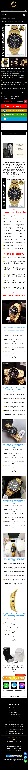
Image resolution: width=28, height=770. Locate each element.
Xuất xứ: (3, 96)
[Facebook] (25, 753)
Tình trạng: (4, 98)
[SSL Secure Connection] (19, 756)
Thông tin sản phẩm (14, 133)
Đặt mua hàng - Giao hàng (14, 106)
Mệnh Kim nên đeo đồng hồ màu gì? (14, 733)
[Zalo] (25, 757)
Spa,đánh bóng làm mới (14, 716)
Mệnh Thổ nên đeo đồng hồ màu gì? (14, 731)
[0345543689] (25, 761)
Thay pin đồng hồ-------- (14, 707)
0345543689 (18, 750)
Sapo (14, 760)
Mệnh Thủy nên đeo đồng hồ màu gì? (14, 724)
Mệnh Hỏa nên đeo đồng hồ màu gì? (14, 729)
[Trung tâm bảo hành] (14, 4)
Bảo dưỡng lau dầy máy (14, 714)
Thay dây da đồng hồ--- (14, 710)
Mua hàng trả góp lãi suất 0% (15, 110)
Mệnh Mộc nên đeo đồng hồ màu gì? (14, 726)
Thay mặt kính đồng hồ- (14, 712)
